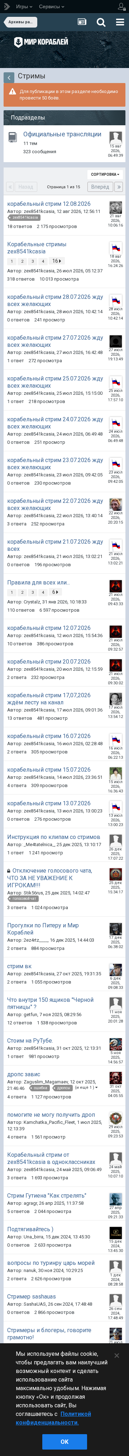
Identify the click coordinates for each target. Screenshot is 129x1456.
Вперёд (100, 187)
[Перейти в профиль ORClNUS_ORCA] (116, 1334)
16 (55, 261)
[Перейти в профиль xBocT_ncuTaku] (116, 1044)
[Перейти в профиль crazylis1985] (116, 138)
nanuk (30, 1270)
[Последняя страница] (118, 187)
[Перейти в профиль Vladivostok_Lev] (116, 208)
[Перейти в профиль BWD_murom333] (116, 699)
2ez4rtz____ (36, 940)
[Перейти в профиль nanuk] (116, 1267)
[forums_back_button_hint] (9, 77)
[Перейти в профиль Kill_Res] (116, 1004)
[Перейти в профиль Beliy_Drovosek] (116, 505)
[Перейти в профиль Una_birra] (116, 1233)
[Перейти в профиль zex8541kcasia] (116, 248)
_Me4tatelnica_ (39, 844)
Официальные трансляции (62, 134)
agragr (30, 1203)
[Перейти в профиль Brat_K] (116, 970)
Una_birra (33, 1236)
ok (64, 1441)
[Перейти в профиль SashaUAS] (116, 1300)
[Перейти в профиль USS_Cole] (116, 1118)
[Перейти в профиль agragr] (116, 1199)
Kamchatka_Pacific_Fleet (49, 1122)
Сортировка (104, 174)
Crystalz (32, 602)
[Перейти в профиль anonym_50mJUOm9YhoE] (116, 1158)
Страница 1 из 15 (64, 187)
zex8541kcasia (39, 211)
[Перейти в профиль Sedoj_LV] (116, 874)
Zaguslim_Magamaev (46, 1081)
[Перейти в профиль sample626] (116, 1078)
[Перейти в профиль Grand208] (116, 341)
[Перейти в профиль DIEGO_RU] (116, 586)
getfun (30, 1014)
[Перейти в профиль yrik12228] (116, 841)
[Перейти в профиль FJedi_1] (116, 929)
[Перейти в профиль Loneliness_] (116, 773)
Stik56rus (33, 893)
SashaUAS (35, 1304)
